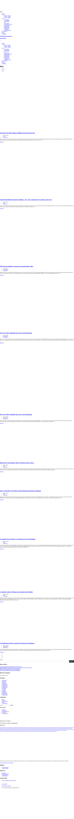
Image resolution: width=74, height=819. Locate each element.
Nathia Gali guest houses (68, 729)
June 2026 (4, 681)
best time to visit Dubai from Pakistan (31, 727)
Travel (4, 136)
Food (3, 699)
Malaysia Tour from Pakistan (44, 729)
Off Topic (4, 700)
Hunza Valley (6, 21)
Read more (2, 141)
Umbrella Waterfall (7, 30)
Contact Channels (5, 768)
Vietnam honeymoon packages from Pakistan (31, 731)
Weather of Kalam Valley (53, 731)
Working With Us (5, 774)
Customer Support (5, 767)
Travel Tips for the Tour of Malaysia (4, 731)
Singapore (13, 730)
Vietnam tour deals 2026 (40, 731)
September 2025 (5, 687)
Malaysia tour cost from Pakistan (36, 729)
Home (3, 13)
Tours (3, 18)
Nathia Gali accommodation (61, 729)
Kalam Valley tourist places (15, 729)
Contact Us (4, 34)
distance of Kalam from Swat (11, 728)
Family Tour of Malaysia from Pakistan (35, 728)
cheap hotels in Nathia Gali (47, 727)
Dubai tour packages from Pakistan (25, 728)
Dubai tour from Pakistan (18, 728)
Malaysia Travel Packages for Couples (52, 729)
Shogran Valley (7, 28)
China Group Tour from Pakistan (64, 727)
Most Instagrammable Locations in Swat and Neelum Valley (10, 668)
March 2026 (4, 683)
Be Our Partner (4, 775)
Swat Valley (6, 29)
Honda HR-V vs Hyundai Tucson (54, 728)
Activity (3, 14)
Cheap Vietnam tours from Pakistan (55, 727)
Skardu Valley (6, 27)
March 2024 (4, 691)
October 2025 (4, 686)
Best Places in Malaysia (23, 727)
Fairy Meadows (7, 20)
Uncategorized (4, 703)
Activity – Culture (7, 16)
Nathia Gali (72, 729)
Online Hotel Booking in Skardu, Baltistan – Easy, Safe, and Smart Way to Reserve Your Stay (16, 667)
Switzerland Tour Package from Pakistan (41, 730)
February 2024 (4, 692)
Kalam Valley (10, 729)
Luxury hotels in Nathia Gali (28, 729)
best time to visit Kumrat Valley (40, 727)
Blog (3, 32)
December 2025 (5, 685)
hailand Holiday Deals (43, 728)
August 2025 (4, 688)
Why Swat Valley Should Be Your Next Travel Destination (10, 669)
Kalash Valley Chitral (8, 24)
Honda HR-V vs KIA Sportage (62, 728)
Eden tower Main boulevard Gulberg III (9, 780)
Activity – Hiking (7, 17)
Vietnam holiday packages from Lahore (20, 731)
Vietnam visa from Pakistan (46, 731)
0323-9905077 (3, 38)
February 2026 (4, 684)
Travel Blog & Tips (5, 773)
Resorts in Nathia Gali (8, 730)
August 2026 (4, 680)
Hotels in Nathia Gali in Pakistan (4, 729)
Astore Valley (6, 19)
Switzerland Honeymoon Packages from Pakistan (20, 730)
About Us (4, 33)
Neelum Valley (6, 26)
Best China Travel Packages (16, 727)
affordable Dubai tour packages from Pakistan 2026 (6, 727)
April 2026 (4, 682)
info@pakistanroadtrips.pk (6, 36)
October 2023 (4, 693)
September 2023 (5, 694)
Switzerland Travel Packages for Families (52, 730)
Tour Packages (4, 31)
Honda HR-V (47, 728)
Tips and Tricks (5, 269)
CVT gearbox (5, 728)
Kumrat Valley (6, 23)
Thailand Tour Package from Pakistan (62, 730)
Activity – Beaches (7, 15)
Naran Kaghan (6, 25)
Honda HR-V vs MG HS (69, 728)
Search (1, 659)
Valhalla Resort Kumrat (12, 731)
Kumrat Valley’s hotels (21, 729)
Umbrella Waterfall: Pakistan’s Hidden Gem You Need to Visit (10, 666)
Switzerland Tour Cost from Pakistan (31, 730)
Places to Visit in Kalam (3, 730)
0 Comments (5, 137)
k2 (4, 22)
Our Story (4, 772)
